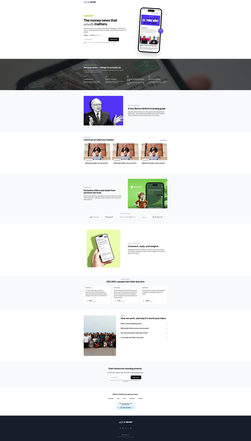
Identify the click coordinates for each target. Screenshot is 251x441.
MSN (118, 398)
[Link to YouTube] (130, 428)
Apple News (111, 398)
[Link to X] (128, 428)
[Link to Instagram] (120, 428)
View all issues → (163, 140)
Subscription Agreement (107, 42)
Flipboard (141, 398)
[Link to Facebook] (122, 428)
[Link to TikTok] (125, 428)
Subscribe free (113, 39)
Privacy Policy (125, 381)
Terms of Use (100, 42)
